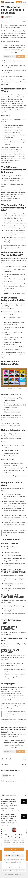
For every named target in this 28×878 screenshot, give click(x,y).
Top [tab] (3, 795)
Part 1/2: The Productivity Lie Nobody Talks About (9, 806)
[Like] (2, 21)
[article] (14, 805)
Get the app (22, 870)
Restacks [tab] (11, 775)
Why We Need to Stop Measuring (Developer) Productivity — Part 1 (8, 801)
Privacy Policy (19, 862)
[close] (23, 828)
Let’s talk (4, 732)
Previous (6, 764)
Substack (6, 874)
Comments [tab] (5, 775)
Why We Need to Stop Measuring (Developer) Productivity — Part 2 (8, 816)
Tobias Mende (8, 16)
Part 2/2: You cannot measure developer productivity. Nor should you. (9, 821)
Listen (24, 17)
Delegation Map (7, 434)
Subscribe (19, 2)
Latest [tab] (7, 795)
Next (23, 764)
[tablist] (8, 775)
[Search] (25, 795)
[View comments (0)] (6, 21)
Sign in (24, 2)
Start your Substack (10, 870)
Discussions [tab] (13, 795)
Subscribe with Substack (15, 855)
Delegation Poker (14, 353)
